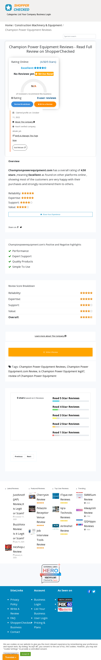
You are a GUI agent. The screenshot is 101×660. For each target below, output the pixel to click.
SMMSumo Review (90, 497)
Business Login (44, 14)
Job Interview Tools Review (42, 537)
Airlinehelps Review (66, 528)
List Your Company (27, 14)
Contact (15, 632)
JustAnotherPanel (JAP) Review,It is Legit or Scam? (19, 504)
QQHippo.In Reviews (90, 524)
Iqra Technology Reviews (66, 512)
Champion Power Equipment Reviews (42, 366)
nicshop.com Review (19, 549)
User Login (41, 618)
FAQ (12, 618)
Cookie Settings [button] (11, 654)
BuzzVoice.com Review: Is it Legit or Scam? (19, 531)
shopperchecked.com (50, 574)
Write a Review (45, 104)
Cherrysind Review (43, 497)
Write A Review (52, 352)
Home (9, 25)
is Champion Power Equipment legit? (61, 371)
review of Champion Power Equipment (32, 376)
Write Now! (45, 74)
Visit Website (18, 147)
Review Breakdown (22, 104)
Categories (12, 14)
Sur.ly (55, 580)
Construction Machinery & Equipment (38, 25)
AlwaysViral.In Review (90, 510)
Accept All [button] (25, 654)
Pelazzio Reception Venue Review (43, 515)
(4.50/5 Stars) (48, 62)
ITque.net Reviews (66, 497)
